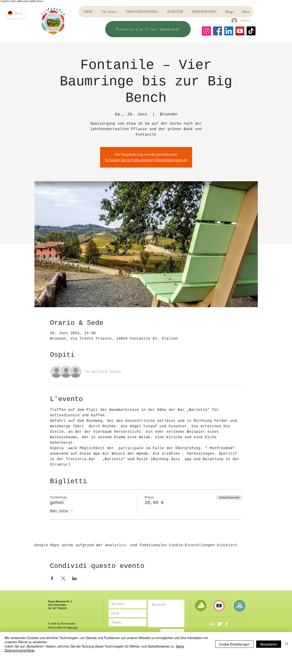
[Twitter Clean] (219, 624)
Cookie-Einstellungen (234, 644)
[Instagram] (206, 30)
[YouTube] (239, 30)
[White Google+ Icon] (213, 624)
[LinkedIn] (228, 30)
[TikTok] (251, 30)
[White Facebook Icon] (226, 624)
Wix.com (73, 627)
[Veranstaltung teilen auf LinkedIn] (74, 578)
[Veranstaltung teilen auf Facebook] (52, 578)
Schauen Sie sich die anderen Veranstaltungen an (146, 160)
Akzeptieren (268, 644)
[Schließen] (286, 644)
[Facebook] (217, 30)
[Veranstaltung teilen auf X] (63, 578)
